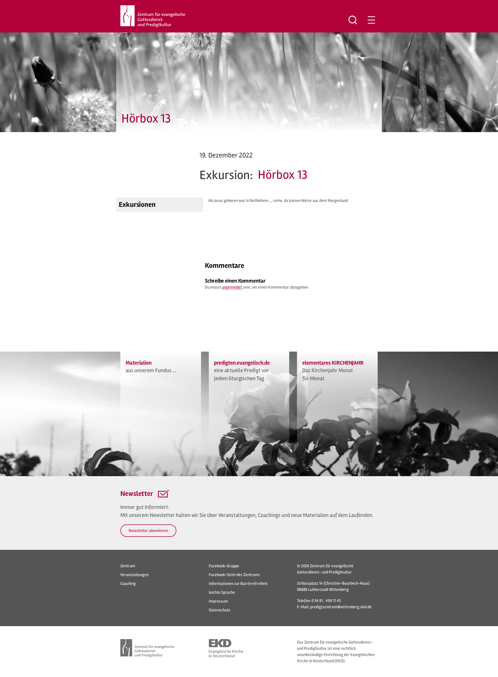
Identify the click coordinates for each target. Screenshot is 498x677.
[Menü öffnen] (371, 20)
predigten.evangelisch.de (242, 363)
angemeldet (232, 287)
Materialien (138, 363)
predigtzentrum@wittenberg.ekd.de (341, 607)
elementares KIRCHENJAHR (332, 363)
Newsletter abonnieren (148, 530)
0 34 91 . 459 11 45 (326, 600)
